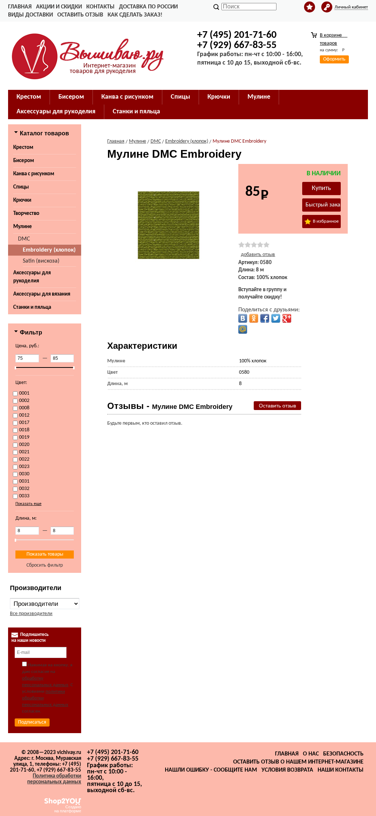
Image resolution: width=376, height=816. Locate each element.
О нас (311, 754)
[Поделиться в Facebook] (264, 318)
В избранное (325, 221)
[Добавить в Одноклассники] (253, 318)
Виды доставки (30, 15)
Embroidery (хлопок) (49, 250)
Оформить (334, 59)
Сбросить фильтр (44, 565)
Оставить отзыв (80, 15)
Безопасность (343, 754)
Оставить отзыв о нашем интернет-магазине (298, 762)
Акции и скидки (59, 7)
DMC (24, 239)
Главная (20, 7)
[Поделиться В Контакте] (242, 318)
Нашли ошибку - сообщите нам (211, 770)
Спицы (21, 187)
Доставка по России (148, 7)
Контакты (100, 7)
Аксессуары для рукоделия (32, 277)
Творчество (26, 213)
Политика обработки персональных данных (54, 779)
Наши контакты (341, 770)
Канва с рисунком (33, 174)
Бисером (23, 161)
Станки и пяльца (32, 307)
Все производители (31, 613)
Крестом (23, 147)
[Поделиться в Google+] (286, 318)
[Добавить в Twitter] (275, 318)
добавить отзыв (258, 254)
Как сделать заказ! (135, 15)
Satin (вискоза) (41, 261)
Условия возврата (287, 770)
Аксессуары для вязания (41, 294)
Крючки (22, 200)
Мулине (22, 227)
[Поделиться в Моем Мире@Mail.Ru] (242, 329)
